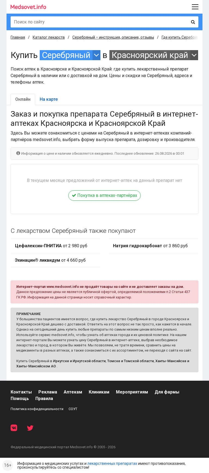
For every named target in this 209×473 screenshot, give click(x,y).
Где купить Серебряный (183, 37)
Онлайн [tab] (22, 99)
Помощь (20, 398)
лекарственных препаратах (112, 463)
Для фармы (167, 392)
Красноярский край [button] (150, 55)
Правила (44, 398)
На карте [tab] (49, 99)
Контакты (21, 392)
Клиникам (99, 392)
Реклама (47, 392)
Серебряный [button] (66, 55)
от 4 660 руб (50, 260)
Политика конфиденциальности (37, 409)
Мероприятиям (132, 392)
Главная (18, 37)
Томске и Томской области (130, 361)
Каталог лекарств (49, 37)
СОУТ (73, 409)
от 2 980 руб (51, 245)
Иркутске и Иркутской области (79, 361)
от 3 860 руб (150, 245)
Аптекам (73, 392)
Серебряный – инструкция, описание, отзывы (113, 37)
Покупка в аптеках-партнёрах (106, 195)
